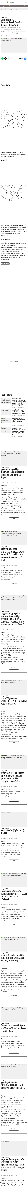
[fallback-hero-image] (6, 401)
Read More (14, 519)
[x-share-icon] (5, 59)
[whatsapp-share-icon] (2, 59)
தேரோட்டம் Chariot (5, 263)
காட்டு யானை (9, 850)
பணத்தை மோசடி (15, 1046)
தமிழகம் (3, 6)
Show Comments (14, 361)
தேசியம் (9, 6)
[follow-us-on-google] (25, 58)
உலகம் (15, 6)
